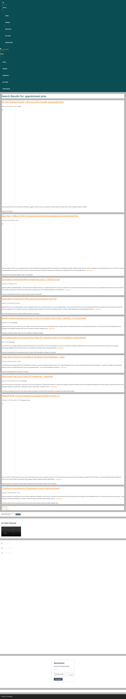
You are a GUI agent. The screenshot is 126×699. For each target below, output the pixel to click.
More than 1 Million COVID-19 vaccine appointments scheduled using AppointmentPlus (40, 216)
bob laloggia (11, 391)
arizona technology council (18, 503)
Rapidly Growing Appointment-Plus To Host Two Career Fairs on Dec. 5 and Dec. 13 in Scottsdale (44, 318)
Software (40, 333)
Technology (29, 274)
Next (8, 509)
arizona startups (16, 274)
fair (22, 333)
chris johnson (24, 391)
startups (53, 503)
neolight (48, 503)
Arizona (10, 274)
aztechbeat (14, 322)
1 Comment (25, 371)
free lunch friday (42, 391)
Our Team (8, 35)
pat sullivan (64, 391)
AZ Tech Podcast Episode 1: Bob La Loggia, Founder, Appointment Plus (33, 102)
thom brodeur (70, 391)
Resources (8, 29)
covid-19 (23, 274)
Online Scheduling (38, 352)
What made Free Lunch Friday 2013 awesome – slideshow (27, 376)
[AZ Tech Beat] (7, 3)
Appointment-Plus (13, 294)
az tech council (32, 503)
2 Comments (38, 294)
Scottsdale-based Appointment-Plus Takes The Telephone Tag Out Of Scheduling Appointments (44, 337)
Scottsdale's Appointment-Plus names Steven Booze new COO (29, 299)
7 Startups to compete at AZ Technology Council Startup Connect (31, 488)
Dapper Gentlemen (33, 391)
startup (45, 483)
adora (9, 503)
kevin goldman (57, 391)
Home (7, 15)
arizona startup (23, 483)
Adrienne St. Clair (25, 400)
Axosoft (20, 371)
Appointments (21, 352)
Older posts (5, 507)
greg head (50, 391)
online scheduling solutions (25, 313)
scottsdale (35, 333)
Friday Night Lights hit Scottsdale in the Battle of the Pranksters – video (33, 357)
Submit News (9, 42)
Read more (90, 270)
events (36, 483)
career (19, 333)
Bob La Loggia (21, 294)
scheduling (29, 333)
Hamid (19, 106)
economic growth (30, 294)
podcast (41, 483)
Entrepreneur (30, 483)
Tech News (10, 211)
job (24, 333)
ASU (27, 503)
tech (49, 483)
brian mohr (17, 391)
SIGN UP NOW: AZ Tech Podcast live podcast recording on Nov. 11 (31, 396)
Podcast (7, 22)
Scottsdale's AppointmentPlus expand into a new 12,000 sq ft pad (31, 279)
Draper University (41, 503)
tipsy (57, 503)
